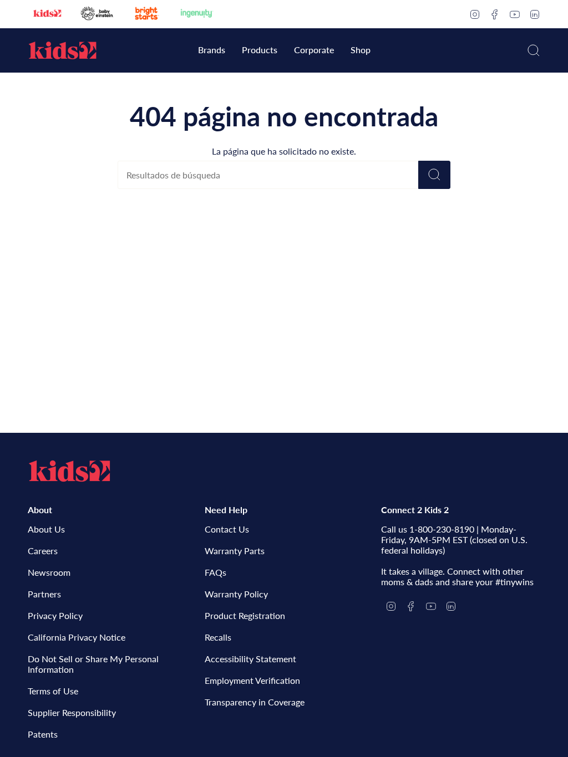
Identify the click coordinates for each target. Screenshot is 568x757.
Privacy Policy (55, 615)
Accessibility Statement (250, 658)
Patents (43, 734)
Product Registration (245, 615)
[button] (212, 51)
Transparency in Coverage (255, 702)
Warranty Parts (235, 550)
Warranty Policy (236, 594)
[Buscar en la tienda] (434, 175)
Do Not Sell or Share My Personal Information (93, 663)
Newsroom (49, 572)
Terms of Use (53, 691)
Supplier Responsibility (72, 712)
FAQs (215, 572)
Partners (44, 594)
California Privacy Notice (76, 637)
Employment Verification (252, 680)
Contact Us (227, 529)
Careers (43, 550)
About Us (46, 529)
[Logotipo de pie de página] (69, 471)
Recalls (218, 637)
